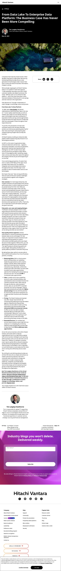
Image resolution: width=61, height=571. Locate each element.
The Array (44, 518)
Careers (6, 518)
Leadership (6, 526)
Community (25, 515)
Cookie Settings (23, 567)
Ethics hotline (26, 523)
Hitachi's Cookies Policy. (46, 563)
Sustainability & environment (11, 515)
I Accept (36, 567)
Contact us (6, 540)
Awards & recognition (9, 533)
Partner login (45, 523)
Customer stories (46, 515)
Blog (43, 520)
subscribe (30, 464)
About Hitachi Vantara (9, 513)
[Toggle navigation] (58, 2)
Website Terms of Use (40, 475)
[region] (30, 564)
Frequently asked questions (29, 520)
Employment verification (29, 526)
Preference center (8, 528)
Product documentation (28, 518)
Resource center (46, 513)
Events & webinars (8, 523)
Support (25, 513)
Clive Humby (13, 109)
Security (25, 528)
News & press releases (9, 520)
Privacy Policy (28, 475)
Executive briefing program (10, 531)
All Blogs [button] (6, 8)
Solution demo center (47, 526)
